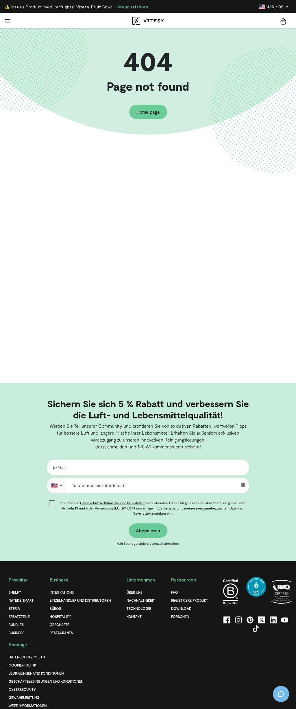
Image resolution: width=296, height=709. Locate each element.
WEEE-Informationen (28, 706)
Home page (148, 112)
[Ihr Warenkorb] (283, 21)
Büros (55, 608)
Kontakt (134, 616)
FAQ (174, 592)
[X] (261, 619)
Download (181, 608)
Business (16, 633)
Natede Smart (21, 600)
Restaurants (61, 633)
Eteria (14, 608)
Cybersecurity (22, 689)
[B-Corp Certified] (230, 591)
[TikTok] (255, 628)
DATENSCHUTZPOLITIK (27, 657)
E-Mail (58, 468)
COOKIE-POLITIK (22, 665)
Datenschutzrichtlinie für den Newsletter (112, 503)
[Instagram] (238, 619)
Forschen (180, 616)
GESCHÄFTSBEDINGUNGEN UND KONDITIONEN (46, 681)
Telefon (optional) (24, 392)
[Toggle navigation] (7, 20)
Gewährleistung (24, 697)
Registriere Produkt (189, 600)
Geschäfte (59, 625)
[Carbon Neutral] (256, 591)
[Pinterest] (250, 619)
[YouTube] (284, 619)
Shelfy (15, 592)
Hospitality (60, 616)
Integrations (62, 592)
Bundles (16, 625)
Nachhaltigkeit (141, 600)
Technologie (139, 608)
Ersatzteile (19, 616)
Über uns (135, 592)
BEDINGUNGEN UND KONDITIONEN (36, 673)
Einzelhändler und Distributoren (80, 600)
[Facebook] (226, 619)
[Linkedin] (273, 619)
